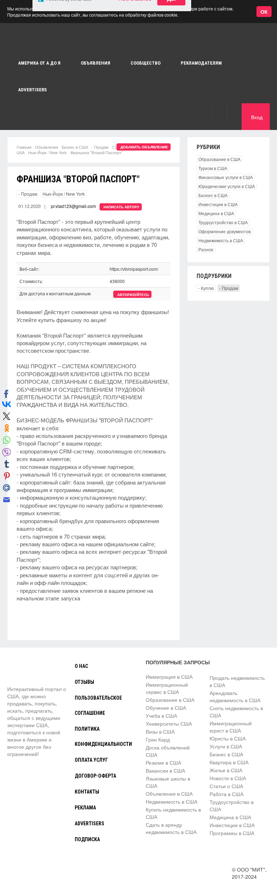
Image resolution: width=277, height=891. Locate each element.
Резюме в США (163, 762)
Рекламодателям (201, 63)
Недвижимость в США (220, 240)
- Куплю (206, 288)
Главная (24, 147)
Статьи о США (226, 786)
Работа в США (226, 793)
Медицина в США (216, 213)
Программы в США (232, 832)
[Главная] (34, 672)
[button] (219, 112)
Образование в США (219, 159)
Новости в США (228, 778)
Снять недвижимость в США (236, 711)
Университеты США (169, 723)
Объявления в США (169, 793)
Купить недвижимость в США (173, 813)
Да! (171, 40)
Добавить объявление (144, 146)
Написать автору (121, 206)
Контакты (87, 792)
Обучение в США (166, 707)
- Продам (100, 147)
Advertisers (32, 89)
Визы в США (160, 731)
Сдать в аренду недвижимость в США (171, 828)
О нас (81, 666)
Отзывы (84, 682)
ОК (264, 11)
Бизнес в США (75, 147)
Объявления (46, 147)
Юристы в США (228, 738)
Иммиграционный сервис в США (167, 688)
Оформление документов (224, 231)
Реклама (85, 807)
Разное (206, 249)
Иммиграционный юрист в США (231, 727)
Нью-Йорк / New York (47, 152)
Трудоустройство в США (223, 222)
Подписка (87, 839)
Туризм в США (212, 168)
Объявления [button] (95, 63)
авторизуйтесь (133, 294)
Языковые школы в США (168, 782)
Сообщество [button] (146, 63)
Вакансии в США (165, 770)
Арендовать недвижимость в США (235, 696)
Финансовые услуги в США (225, 177)
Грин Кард (158, 739)
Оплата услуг (91, 760)
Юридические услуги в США (226, 186)
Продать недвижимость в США (237, 681)
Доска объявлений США (168, 751)
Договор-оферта (95, 776)
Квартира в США (229, 762)
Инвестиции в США (218, 204)
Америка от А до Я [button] (39, 63)
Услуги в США (226, 746)
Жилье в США (226, 770)
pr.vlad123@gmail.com (73, 206)
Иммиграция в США (169, 676)
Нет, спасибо (134, 40)
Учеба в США (161, 715)
